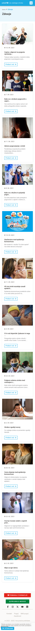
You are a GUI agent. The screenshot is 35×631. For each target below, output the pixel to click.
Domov (4, 9)
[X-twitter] (17, 607)
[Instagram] (13, 607)
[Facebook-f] (8, 607)
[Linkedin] (27, 607)
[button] (31, 2)
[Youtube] (22, 607)
